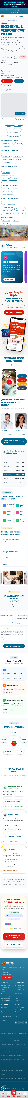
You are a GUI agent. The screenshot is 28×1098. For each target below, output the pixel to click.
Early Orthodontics (13, 181)
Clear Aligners (16, 178)
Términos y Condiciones (19, 1011)
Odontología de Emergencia (6, 996)
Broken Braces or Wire (19, 213)
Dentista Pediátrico (20, 119)
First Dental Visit (6, 169)
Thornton (21, 1070)
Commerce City (4, 1070)
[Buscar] (16, 16)
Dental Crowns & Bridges (7, 159)
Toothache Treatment (7, 201)
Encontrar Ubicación (19, 1000)
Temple (22, 1059)
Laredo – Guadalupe (8, 1048)
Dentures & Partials (17, 156)
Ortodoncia (3, 989)
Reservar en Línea (15, 944)
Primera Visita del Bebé (14, 132)
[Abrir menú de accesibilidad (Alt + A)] (3, 1088)
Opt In (16, 1018)
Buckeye (6, 1078)
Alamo (5, 1033)
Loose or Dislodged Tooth (7, 213)
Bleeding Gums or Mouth (7, 210)
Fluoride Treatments (6, 146)
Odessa (7, 1055)
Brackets (20, 124)
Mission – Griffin (12, 1051)
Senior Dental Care (6, 223)
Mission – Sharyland (19, 1051)
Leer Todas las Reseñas (13, 646)
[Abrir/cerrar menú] (25, 16)
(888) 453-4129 (6, 972)
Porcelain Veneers (15, 188)
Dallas (20, 1036)
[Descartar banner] (26, 4)
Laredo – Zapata (21, 1048)
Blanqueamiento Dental (5, 1000)
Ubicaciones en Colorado (20, 987)
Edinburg (3, 1040)
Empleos (3, 1009)
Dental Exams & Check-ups (8, 143)
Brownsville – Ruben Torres (21, 1033)
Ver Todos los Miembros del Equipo (12, 441)
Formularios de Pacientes (6, 1016)
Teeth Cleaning (19, 143)
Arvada (6, 1066)
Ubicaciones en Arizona (19, 989)
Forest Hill (9, 1040)
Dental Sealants (15, 169)
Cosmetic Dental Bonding (7, 191)
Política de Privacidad (19, 1007)
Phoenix (16, 998)
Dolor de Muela (17, 128)
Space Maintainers (6, 172)
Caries (8, 128)
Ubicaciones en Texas (19, 985)
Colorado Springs (21, 1066)
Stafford (18, 1059)
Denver (16, 996)
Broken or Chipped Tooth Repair (9, 204)
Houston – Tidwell (11, 1044)
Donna (23, 1036)
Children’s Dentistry (6, 220)
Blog (2, 1018)
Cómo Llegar (6, 85)
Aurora (10, 1066)
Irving (24, 1044)
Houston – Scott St (9, 1059)
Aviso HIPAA (17, 1016)
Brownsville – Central (4, 1036)
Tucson (24, 1078)
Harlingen (19, 1040)
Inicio (2, 20)
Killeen (2, 1048)
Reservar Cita (19, 81)
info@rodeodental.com (7, 974)
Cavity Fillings (5, 153)
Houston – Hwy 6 (4, 1044)
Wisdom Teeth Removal (7, 162)
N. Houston (3, 1055)
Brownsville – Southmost (11, 1033)
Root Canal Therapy (6, 156)
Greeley (12, 1070)
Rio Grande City (19, 1055)
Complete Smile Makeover (8, 194)
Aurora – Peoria (14, 1066)
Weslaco (5, 1062)
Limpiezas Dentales (10, 124)
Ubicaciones (7, 20)
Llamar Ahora (8, 81)
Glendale (15, 1078)
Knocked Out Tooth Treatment (8, 207)
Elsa (6, 1040)
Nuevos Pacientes (4, 1014)
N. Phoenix (20, 1078)
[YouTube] (10, 90)
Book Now (14, 6)
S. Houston (14, 1059)
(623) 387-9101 (7, 71)
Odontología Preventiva (5, 985)
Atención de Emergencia (14, 136)
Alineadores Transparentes (6, 993)
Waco (2, 1062)
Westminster (3, 1074)
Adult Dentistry (16, 220)
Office (21, 16)
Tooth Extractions (14, 153)
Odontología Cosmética (5, 998)
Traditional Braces (6, 178)
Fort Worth (14, 1040)
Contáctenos (3, 1020)
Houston (16, 991)
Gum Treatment (18, 159)
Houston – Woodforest (18, 1044)
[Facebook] (16, 1022)
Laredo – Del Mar (15, 1048)
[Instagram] (7, 90)
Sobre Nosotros (4, 1007)
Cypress (10, 1036)
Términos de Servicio (19, 1009)
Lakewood (16, 1070)
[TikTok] (22, 1022)
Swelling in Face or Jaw (19, 210)
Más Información (9, 279)
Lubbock (2, 1051)
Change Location (14, 12)
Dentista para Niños (5, 987)
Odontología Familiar (7, 119)
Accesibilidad (17, 1014)
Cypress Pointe (15, 1036)
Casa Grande (11, 1078)
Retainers (4, 181)
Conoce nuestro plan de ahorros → (11, 870)
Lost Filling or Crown (21, 207)
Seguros (2, 1011)
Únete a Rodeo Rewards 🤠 (14, 312)
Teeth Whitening (6, 188)
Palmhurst (11, 1055)
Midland (6, 1051)
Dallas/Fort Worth (18, 993)
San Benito (3, 1059)
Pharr (15, 1055)
